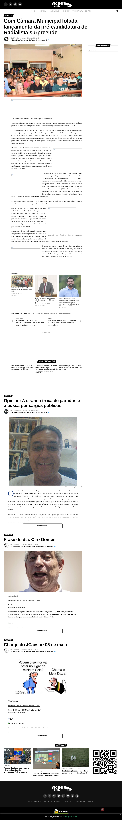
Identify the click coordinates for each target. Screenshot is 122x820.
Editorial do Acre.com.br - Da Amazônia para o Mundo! (29, 40)
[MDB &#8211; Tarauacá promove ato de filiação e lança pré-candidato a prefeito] (46, 286)
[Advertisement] (46, 345)
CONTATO (88, 11)
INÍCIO (33, 11)
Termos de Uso (67, 801)
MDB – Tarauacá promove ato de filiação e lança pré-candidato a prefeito (45, 300)
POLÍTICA (42, 11)
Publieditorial (77, 11)
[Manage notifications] (102, 809)
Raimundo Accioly (65, 314)
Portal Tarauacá (67, 256)
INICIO (30, 801)
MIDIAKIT (91, 801)
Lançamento (38, 314)
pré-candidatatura (51, 314)
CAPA (30, 314)
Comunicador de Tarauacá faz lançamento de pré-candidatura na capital (21, 289)
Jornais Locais (53, 11)
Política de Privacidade (51, 801)
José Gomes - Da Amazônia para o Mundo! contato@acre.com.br (32, 546)
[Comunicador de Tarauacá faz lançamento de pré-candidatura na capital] (22, 281)
